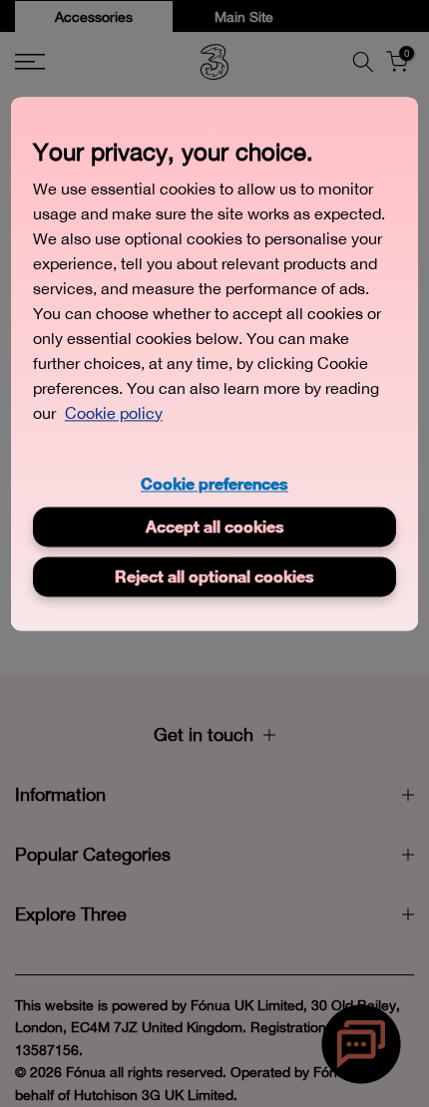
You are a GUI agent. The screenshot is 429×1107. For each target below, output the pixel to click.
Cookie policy (114, 413)
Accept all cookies (215, 526)
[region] (215, 363)
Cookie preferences (214, 483)
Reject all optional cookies (214, 575)
